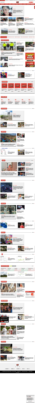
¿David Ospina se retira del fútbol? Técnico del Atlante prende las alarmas (20, 212)
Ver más (33, 70)
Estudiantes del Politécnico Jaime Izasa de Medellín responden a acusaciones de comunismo (20, 54)
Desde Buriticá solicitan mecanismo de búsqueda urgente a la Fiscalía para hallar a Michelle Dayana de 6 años (29, 49)
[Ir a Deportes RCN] (3, 221)
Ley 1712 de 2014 (17, 372)
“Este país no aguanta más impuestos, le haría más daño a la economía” (11, 259)
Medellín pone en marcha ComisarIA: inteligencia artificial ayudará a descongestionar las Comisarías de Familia (29, 19)
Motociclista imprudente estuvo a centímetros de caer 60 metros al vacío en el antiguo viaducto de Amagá (18, 188)
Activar (2, 321)
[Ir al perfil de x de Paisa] (17, 366)
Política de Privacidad (14, 371)
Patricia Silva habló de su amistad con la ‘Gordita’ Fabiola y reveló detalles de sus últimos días (29, 174)
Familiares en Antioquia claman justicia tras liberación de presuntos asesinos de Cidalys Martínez (18, 11)
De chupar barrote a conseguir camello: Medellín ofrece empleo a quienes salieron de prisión (11, 249)
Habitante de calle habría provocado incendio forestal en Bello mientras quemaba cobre (18, 349)
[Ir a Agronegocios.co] (13, 266)
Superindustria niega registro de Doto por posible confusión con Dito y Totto (29, 153)
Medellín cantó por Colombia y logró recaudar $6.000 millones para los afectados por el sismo (20, 296)
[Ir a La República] (2, 254)
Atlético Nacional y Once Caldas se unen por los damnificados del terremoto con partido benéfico (8, 217)
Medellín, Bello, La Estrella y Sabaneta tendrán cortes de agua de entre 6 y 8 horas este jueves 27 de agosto (8, 337)
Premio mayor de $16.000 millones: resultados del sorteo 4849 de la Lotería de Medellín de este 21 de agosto (18, 240)
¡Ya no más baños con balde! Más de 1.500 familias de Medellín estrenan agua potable (20, 338)
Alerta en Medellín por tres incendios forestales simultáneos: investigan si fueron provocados (28, 75)
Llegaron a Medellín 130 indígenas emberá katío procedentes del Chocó (16, 116)
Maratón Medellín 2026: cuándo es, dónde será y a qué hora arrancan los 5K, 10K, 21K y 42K (11, 317)
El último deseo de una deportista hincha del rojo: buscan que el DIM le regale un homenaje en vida (21, 217)
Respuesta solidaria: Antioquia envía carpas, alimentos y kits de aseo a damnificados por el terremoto (20, 332)
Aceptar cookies (30, 401)
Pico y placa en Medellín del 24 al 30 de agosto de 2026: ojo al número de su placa (29, 197)
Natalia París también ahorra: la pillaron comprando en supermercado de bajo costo (8, 294)
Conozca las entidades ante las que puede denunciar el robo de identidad (11, 153)
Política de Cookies (30, 371)
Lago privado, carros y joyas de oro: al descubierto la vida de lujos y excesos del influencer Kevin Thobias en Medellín (19, 24)
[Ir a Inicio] (17, 2)
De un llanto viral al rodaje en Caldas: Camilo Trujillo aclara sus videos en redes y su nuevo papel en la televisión (9, 173)
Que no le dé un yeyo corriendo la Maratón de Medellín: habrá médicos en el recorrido (18, 308)
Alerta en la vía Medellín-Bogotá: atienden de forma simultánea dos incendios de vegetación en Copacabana (11, 358)
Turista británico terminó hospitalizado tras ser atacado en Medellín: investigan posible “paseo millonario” (16, 59)
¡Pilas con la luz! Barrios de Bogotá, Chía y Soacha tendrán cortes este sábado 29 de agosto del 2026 (31, 103)
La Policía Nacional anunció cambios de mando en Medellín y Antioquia (20, 44)
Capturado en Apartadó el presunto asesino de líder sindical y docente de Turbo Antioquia (8, 53)
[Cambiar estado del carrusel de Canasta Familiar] (4, 0)
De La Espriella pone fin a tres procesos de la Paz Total (11, 75)
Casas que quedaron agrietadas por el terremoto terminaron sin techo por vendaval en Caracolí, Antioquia (11, 125)
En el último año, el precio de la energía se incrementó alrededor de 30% (29, 259)
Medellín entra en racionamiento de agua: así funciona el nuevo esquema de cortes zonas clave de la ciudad (11, 24)
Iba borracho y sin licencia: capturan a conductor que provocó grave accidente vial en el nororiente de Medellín (11, 197)
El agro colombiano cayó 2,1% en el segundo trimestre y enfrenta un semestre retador (29, 275)
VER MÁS (6, 91)
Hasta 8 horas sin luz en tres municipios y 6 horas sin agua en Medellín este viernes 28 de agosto (29, 31)
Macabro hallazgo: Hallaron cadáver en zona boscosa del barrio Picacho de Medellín (11, 32)
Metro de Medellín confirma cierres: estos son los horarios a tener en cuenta (29, 24)
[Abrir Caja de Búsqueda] (33, 2)
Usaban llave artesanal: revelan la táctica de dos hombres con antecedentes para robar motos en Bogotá (29, 169)
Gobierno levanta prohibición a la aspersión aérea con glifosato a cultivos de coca (11, 275)
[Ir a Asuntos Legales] (4, 148)
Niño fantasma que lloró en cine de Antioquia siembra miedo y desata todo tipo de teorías (29, 358)
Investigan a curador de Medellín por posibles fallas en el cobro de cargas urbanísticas (8, 145)
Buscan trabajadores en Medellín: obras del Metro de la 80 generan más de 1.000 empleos (29, 249)
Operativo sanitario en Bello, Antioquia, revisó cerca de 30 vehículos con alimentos (16, 65)
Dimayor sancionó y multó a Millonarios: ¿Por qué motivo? (11, 225)
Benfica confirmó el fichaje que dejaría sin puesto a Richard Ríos (29, 226)
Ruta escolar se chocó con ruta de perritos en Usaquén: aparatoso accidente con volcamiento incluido (17, 103)
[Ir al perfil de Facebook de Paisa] (15, 366)
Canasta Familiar (2, 0)
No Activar (6, 321)
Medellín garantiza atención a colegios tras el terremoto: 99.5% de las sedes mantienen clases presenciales (29, 317)
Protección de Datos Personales (24, 371)
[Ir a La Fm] (2, 70)
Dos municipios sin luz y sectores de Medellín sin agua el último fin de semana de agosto (3, 24)
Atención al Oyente (19, 371)
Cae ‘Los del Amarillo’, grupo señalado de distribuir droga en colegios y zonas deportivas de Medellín (20, 140)
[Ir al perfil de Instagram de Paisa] (19, 366)
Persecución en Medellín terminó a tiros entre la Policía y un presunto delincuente (20, 146)
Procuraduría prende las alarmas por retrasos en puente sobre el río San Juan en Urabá (29, 125)
